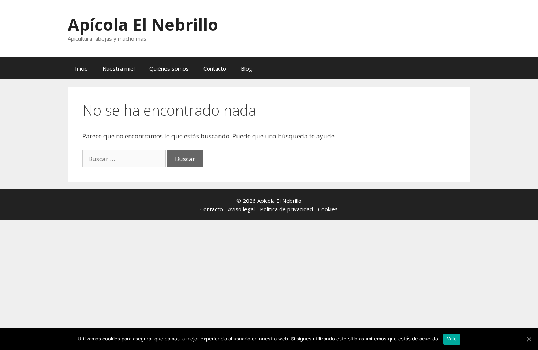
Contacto (214, 68)
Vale (452, 339)
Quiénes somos (169, 68)
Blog (246, 68)
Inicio (81, 68)
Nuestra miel (118, 68)
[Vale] (529, 339)
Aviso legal (241, 209)
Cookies (328, 209)
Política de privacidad (286, 209)
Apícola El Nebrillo (143, 24)
